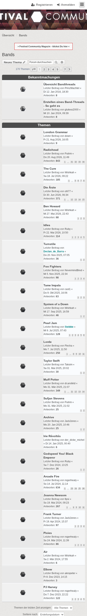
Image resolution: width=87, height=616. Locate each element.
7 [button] (65, 69)
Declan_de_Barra (54, 251)
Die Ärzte (50, 187)
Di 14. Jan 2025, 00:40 (58, 443)
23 (72, 489)
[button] (34, 69)
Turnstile (50, 244)
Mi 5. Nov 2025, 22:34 (56, 274)
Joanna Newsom (55, 495)
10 (80, 354)
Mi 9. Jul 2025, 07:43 (55, 330)
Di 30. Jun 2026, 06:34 (56, 195)
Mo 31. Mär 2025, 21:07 (57, 387)
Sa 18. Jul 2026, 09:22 (56, 176)
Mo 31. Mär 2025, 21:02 (57, 405)
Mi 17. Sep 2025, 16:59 (56, 311)
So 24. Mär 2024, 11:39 (56, 540)
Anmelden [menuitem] (68, 4)
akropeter (70, 573)
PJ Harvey (50, 587)
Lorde (48, 341)
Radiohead (51, 149)
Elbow (48, 569)
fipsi (67, 499)
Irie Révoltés (52, 436)
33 (80, 162)
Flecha (68, 345)
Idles (47, 225)
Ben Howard (52, 206)
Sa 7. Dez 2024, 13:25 (56, 465)
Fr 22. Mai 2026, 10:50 (56, 232)
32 (76, 162)
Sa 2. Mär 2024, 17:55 (56, 559)
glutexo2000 (72, 109)
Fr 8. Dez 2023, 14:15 (55, 576)
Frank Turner (52, 514)
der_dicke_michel (74, 439)
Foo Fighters (52, 266)
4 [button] (53, 69)
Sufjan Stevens (54, 398)
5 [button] (57, 69)
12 (72, 200)
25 (80, 489)
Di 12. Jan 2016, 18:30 (56, 91)
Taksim (68, 364)
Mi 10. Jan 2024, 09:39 (56, 113)
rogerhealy (71, 480)
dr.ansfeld (70, 383)
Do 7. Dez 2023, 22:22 (56, 594)
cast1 (68, 289)
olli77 (68, 191)
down (68, 136)
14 (80, 200)
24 (76, 489)
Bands (8, 54)
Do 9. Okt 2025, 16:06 (55, 292)
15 (83, 200)
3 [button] (48, 69)
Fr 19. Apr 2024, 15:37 (56, 521)
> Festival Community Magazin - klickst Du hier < (43, 46)
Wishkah (69, 172)
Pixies (48, 533)
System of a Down (56, 304)
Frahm (68, 153)
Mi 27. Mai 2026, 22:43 (56, 213)
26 (83, 489)
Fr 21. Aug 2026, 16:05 (56, 139)
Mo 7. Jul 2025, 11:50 (55, 349)
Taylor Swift (52, 360)
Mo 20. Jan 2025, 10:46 (56, 424)
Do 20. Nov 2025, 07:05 (57, 255)
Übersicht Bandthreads (59, 84)
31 (72, 162)
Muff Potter (51, 379)
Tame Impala (52, 285)
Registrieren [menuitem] (44, 4)
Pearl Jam (50, 323)
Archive (49, 417)
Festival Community (15, 19)
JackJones (70, 421)
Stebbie (69, 326)
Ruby (68, 229)
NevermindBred (73, 270)
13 (76, 200)
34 (83, 162)
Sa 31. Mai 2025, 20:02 (56, 368)
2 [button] (44, 69)
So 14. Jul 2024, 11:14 (56, 483)
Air (45, 551)
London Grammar (56, 132)
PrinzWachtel (72, 88)
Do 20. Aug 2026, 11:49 (56, 157)
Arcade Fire (51, 476)
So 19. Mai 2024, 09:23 (56, 502)
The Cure (50, 168)
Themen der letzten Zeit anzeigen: (33, 607)
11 (83, 354)
